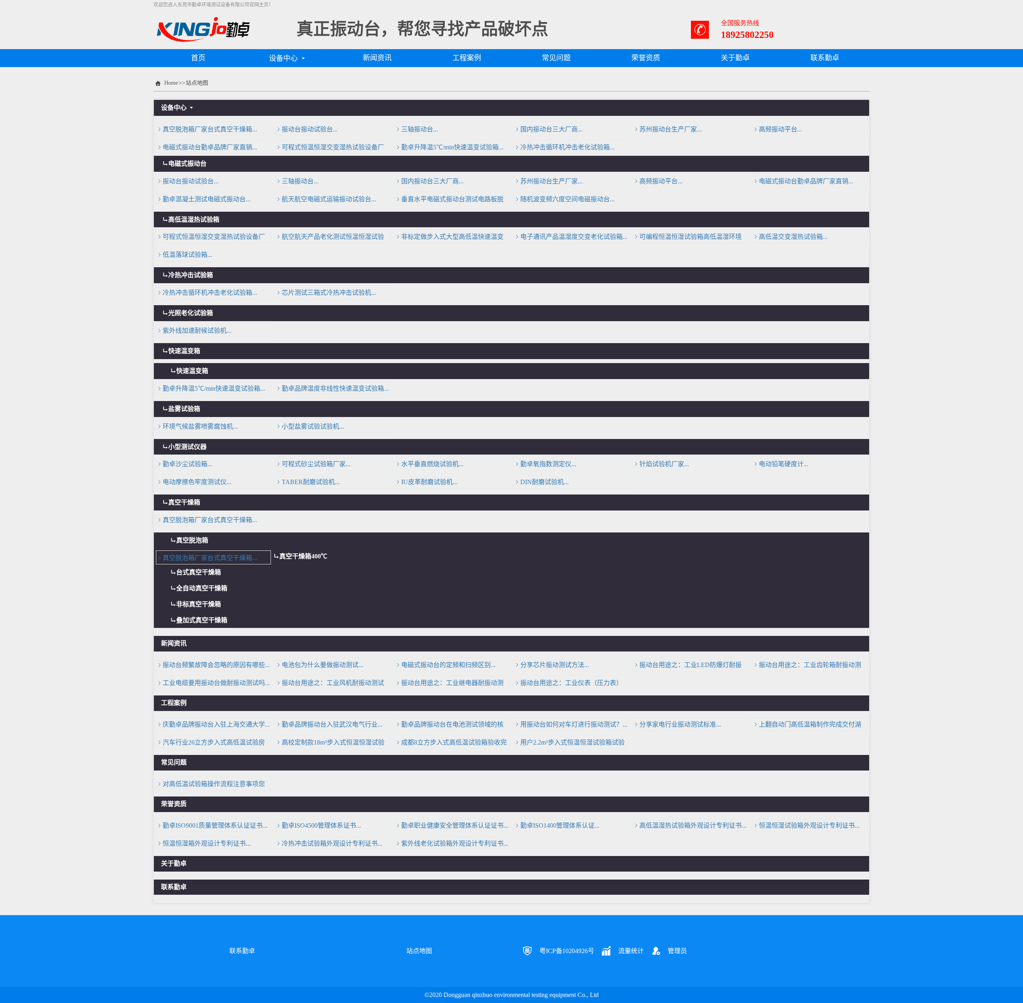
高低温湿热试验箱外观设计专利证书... (692, 825)
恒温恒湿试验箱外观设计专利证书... (809, 825)
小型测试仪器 (187, 446)
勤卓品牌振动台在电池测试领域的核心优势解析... (449, 726)
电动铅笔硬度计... (783, 464)
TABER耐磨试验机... (311, 482)
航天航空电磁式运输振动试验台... (329, 199)
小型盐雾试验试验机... (313, 426)
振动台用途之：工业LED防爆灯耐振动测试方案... (687, 666)
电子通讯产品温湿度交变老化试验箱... (573, 236)
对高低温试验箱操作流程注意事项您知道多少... (210, 785)
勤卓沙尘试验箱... (187, 464)
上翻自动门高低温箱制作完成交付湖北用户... (806, 726)
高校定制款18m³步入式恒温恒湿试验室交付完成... (329, 744)
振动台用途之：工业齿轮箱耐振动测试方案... (806, 666)
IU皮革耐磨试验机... (429, 482)
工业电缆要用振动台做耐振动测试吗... (216, 682)
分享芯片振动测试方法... (554, 664)
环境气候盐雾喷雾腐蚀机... (200, 426)
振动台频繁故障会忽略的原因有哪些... (216, 664)
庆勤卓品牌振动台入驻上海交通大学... (216, 724)
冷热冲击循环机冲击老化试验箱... (567, 147)
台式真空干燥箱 (198, 572)
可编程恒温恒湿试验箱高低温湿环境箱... (687, 238)
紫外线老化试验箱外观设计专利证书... (454, 843)
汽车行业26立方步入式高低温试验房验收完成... (210, 744)
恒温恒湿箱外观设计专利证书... (207, 843)
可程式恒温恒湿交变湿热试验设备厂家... (329, 149)
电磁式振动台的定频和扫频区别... (448, 664)
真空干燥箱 (184, 502)
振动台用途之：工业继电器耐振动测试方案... (449, 684)
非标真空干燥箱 (198, 604)
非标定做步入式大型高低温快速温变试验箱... (449, 238)
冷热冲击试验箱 (190, 275)
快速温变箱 (184, 351)
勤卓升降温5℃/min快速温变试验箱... (452, 147)
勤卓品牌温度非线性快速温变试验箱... (335, 388)
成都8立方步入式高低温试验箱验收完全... (451, 744)
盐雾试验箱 (184, 408)
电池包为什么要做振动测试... (322, 664)
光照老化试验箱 (190, 313)
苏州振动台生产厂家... (670, 129)
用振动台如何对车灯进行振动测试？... (573, 724)
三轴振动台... (419, 129)
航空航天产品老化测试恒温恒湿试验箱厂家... (329, 238)
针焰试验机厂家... (664, 464)
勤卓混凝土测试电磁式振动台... (207, 199)
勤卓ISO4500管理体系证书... (321, 825)
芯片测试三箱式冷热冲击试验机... (329, 292)
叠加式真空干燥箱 (201, 620)
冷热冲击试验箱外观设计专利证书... (332, 843)
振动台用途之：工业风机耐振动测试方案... (329, 684)
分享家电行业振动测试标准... (680, 724)
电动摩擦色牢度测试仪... (197, 482)
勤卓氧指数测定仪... (548, 464)
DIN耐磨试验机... (544, 482)
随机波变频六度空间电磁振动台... (567, 199)
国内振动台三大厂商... (551, 129)
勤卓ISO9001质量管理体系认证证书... (215, 825)
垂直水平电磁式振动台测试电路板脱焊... (449, 201)
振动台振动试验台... (310, 129)
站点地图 (197, 83)
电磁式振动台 (187, 163)
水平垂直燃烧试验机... (432, 464)
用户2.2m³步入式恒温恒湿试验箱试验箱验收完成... (569, 744)
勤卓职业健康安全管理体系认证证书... (454, 825)
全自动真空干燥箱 (201, 588)
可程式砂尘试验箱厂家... (316, 464)
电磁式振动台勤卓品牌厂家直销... (210, 147)
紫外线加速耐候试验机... (197, 330)
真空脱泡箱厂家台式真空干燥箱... (210, 129)
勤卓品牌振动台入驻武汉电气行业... (332, 724)
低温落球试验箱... (187, 254)
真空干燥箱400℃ (303, 556)
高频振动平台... (780, 129)
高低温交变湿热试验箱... (793, 236)
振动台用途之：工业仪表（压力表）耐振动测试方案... (568, 684)
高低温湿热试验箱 (193, 219)
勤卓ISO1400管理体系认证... (559, 825)
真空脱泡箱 (192, 540)
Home (171, 83)
